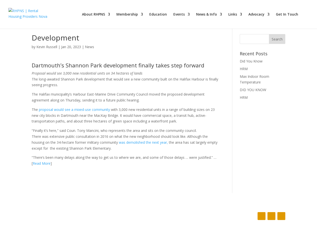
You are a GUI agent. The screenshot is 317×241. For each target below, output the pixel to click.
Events (179, 15)
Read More (42, 163)
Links (232, 15)
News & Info (206, 15)
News (89, 46)
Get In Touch (287, 15)
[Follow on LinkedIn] (281, 216)
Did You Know (251, 61)
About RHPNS (93, 15)
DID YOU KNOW (253, 89)
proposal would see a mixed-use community (75, 109)
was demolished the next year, (143, 142)
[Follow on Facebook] (261, 216)
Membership (127, 15)
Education (158, 15)
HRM (244, 68)
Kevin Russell (46, 46)
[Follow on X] (271, 216)
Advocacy (256, 15)
